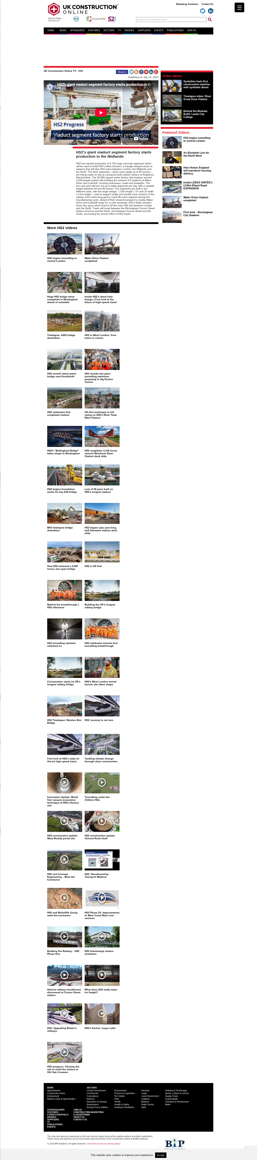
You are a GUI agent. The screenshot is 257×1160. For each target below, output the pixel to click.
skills (143, 1107)
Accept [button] (160, 1155)
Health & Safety (121, 1104)
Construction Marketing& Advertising (88, 1113)
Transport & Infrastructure (177, 1102)
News (63, 30)
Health (117, 1102)
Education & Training (97, 1102)
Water (168, 1104)
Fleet (116, 1099)
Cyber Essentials (57, 1114)
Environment (120, 1090)
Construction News (56, 1093)
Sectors (109, 30)
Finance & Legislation (124, 1093)
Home (50, 30)
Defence (91, 1099)
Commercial (92, 1093)
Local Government (150, 1096)
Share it (122, 72)
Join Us (77, 1110)
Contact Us (207, 4)
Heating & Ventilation (124, 1107)
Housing (145, 1090)
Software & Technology (176, 1090)
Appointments (53, 1090)
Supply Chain (171, 1096)
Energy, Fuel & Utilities (97, 1107)
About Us (78, 1117)
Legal (144, 1093)
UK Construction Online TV (60, 70)
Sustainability (171, 1099)
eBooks (129, 30)
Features (94, 30)
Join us (191, 30)
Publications (175, 30)
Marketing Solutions (187, 4)
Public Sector (147, 1104)
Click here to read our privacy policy (103, 1144)
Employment (53, 1096)
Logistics (145, 1099)
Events (158, 30)
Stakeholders (56, 1110)
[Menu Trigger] (239, 7)
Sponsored (77, 30)
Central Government (96, 1090)
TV (119, 30)
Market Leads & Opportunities (61, 1099)
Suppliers (144, 30)
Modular (145, 1102)
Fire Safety (119, 1096)
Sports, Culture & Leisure (177, 1093)
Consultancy (93, 1096)
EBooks (51, 1117)
